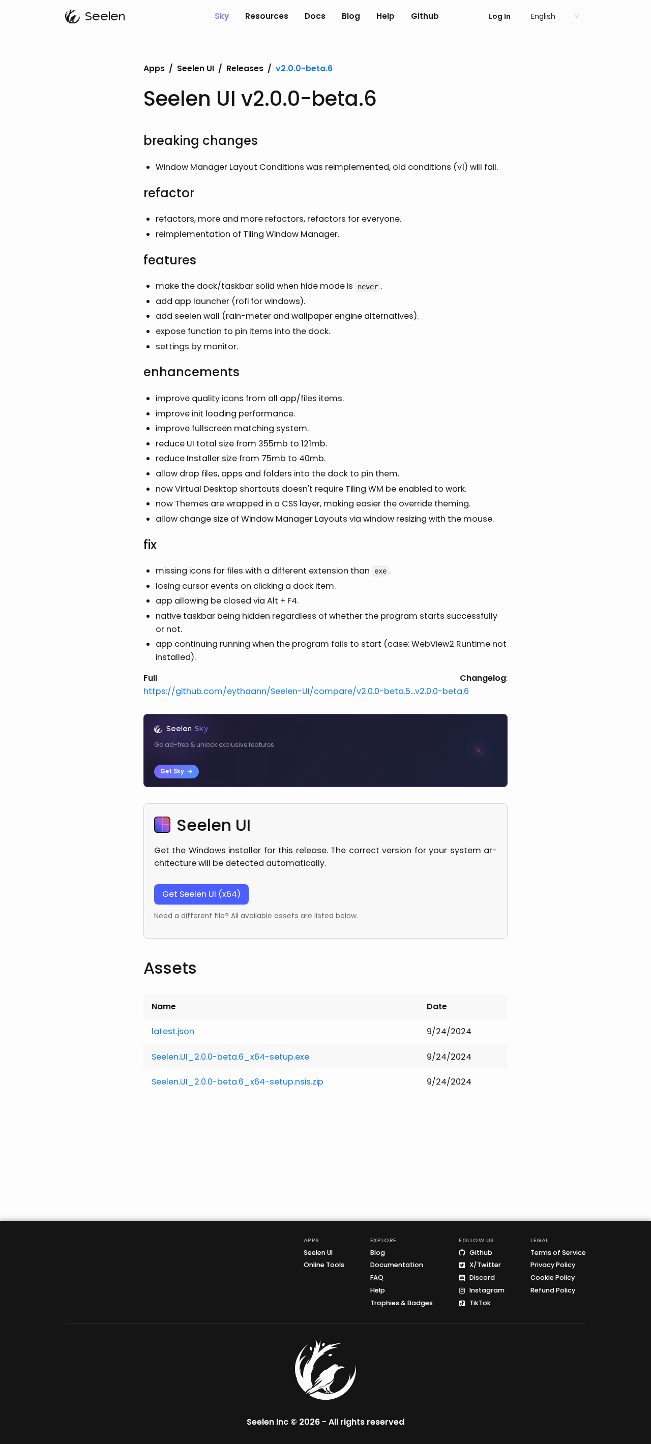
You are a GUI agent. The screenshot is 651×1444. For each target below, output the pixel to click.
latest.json (173, 1031)
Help (385, 16)
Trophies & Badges (401, 1303)
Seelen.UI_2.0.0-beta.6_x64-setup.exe (230, 1057)
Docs (315, 16)
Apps (154, 68)
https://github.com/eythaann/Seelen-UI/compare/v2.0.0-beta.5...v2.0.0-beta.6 (306, 691)
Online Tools (324, 1265)
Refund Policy (552, 1290)
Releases (244, 68)
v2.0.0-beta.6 (304, 68)
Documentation (396, 1265)
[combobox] (551, 16)
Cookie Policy (552, 1278)
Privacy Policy (552, 1265)
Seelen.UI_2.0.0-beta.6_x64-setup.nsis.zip (237, 1082)
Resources (266, 16)
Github (425, 16)
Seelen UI (195, 68)
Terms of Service (558, 1252)
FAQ (376, 1278)
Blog (351, 16)
